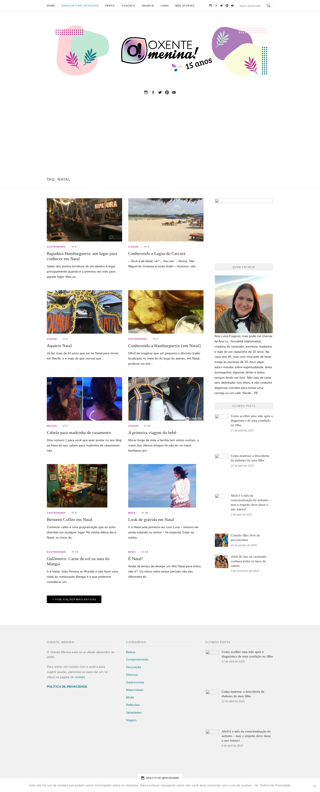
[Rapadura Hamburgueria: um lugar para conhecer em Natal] (84, 219)
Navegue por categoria (80, 5)
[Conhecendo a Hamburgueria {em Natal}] (166, 311)
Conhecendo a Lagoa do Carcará (156, 253)
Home (51, 5)
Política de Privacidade (275, 785)
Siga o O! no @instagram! (162, 778)
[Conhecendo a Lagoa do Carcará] (166, 219)
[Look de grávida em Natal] (162, 485)
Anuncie (148, 5)
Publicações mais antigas (75, 599)
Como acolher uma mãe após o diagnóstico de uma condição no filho (252, 420)
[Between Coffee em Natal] (77, 485)
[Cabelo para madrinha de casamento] (84, 398)
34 (76, 552)
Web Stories (184, 5)
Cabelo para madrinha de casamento (79, 432)
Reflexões (133, 705)
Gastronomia (56, 247)
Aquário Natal (59, 345)
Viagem (133, 247)
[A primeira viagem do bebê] (166, 398)
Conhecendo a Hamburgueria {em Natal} (164, 345)
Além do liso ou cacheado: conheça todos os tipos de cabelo (249, 561)
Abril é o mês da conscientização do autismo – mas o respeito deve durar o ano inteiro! (246, 736)
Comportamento (137, 659)
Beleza (52, 426)
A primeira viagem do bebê (152, 432)
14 (146, 552)
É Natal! (135, 558)
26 (146, 512)
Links (165, 5)
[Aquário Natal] (84, 311)
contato (80, 677)
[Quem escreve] (243, 304)
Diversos (132, 674)
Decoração (133, 667)
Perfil (110, 5)
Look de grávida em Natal (151, 519)
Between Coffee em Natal (69, 519)
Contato (128, 5)
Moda (132, 513)
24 (149, 425)
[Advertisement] (160, 144)
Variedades (133, 712)
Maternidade (134, 690)
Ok (256, 785)
